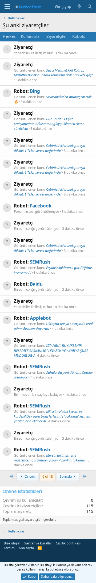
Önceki (29, 476)
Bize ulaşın (12, 543)
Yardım (9, 547)
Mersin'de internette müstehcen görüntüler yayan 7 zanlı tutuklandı (49, 458)
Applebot (40, 318)
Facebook (41, 206)
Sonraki (66, 476)
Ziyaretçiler (56, 36)
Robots (78, 36)
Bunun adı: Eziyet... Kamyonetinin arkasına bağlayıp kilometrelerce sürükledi (49, 123)
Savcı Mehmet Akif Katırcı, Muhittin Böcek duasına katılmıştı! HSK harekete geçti (53, 72)
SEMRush (40, 262)
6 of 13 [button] (47, 476)
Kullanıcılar (31, 36)
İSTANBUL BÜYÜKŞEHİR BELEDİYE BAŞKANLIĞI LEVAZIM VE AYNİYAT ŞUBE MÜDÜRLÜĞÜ (51, 350)
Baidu (36, 284)
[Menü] (7, 6)
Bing (35, 91)
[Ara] (90, 6)
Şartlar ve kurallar (38, 543)
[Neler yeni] (79, 6)
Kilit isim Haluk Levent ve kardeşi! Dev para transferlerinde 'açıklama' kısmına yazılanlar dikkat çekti (52, 416)
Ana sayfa (26, 547)
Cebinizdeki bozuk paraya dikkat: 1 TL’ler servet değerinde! (49, 148)
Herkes (9, 36)
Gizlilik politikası (68, 543)
